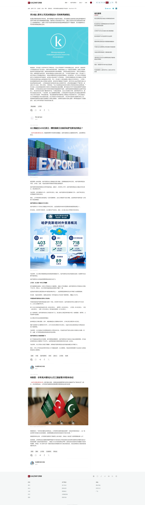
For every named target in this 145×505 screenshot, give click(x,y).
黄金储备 (33, 106)
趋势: (29, 8)
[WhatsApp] (36, 110)
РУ (102, 2)
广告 (97, 491)
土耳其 (40, 106)
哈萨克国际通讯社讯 (37, 133)
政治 (29, 488)
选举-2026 (33, 8)
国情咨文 (50, 8)
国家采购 (64, 497)
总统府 (38, 8)
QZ (99, 2)
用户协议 (64, 485)
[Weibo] (105, 476)
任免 (43, 8)
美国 (32, 451)
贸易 (32, 355)
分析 (86, 2)
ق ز (110, 2)
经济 (50, 355)
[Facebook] (44, 110)
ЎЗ (112, 2)
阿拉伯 (55, 451)
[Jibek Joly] (108, 8)
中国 (37, 355)
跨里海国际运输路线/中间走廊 (60, 8)
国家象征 (64, 491)
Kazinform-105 (72, 8)
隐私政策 (64, 488)
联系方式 (98, 488)
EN (104, 2)
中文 (107, 2)
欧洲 (66, 355)
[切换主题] (92, 2)
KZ (97, 2)
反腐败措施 (65, 494)
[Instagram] (31, 110)
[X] (48, 110)
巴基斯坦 (48, 451)
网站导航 (98, 485)
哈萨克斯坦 (43, 355)
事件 (46, 8)
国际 (37, 451)
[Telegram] (40, 110)
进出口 (55, 355)
